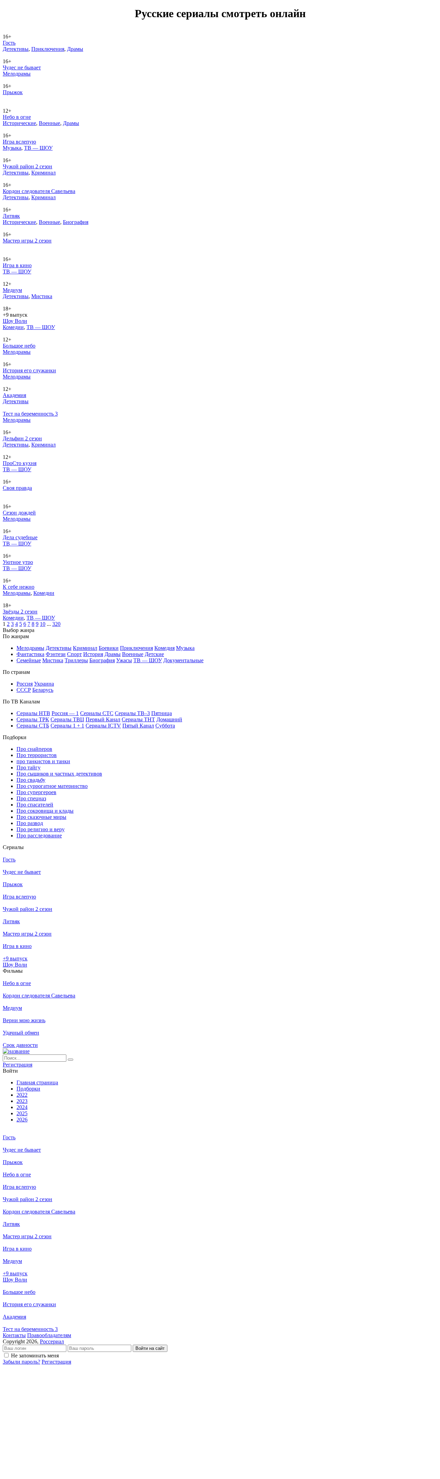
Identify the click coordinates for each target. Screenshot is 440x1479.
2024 (22, 1107)
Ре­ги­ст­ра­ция (17, 1065)
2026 (22, 1119)
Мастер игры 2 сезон (27, 241)
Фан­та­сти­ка (30, 654)
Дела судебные (20, 537)
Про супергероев (36, 792)
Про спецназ (31, 798)
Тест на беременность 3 (30, 414)
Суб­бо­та (165, 726)
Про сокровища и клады (45, 811)
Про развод (29, 823)
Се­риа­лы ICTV (103, 726)
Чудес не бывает (22, 67)
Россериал (52, 1341)
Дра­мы (75, 49)
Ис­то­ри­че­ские (19, 123)
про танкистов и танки (43, 761)
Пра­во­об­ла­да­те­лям (49, 1335)
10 (42, 624)
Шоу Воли (15, 321)
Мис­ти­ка (41, 296)
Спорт (74, 654)
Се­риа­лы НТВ (33, 713)
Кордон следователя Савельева (39, 191)
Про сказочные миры (41, 817)
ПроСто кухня (19, 463)
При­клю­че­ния (47, 49)
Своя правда (17, 488)
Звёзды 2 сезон (20, 611)
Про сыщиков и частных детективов (59, 774)
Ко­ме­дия (164, 648)
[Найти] (70, 1060)
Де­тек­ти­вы (16, 49)
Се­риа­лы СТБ (32, 726)
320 (56, 624)
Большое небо (19, 346)
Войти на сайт (150, 1348)
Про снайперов (34, 749)
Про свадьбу (30, 780)
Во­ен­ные (49, 123)
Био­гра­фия (75, 222)
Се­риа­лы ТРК (32, 719)
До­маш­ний (169, 719)
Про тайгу (28, 767)
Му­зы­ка (12, 148)
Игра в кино (17, 265)
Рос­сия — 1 (65, 713)
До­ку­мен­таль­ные (183, 660)
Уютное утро (18, 562)
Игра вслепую (19, 142)
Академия (14, 395)
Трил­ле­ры (76, 660)
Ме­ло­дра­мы (17, 74)
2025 (22, 1113)
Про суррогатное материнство (52, 786)
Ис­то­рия (93, 654)
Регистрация (56, 1362)
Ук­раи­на (44, 684)
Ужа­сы (124, 660)
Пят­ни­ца (161, 713)
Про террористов (36, 755)
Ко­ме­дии (13, 327)
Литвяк (11, 216)
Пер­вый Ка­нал (103, 719)
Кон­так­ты (14, 1335)
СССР (23, 690)
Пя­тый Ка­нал (138, 726)
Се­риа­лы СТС (96, 713)
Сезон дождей (19, 513)
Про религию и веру (40, 829)
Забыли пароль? (21, 1362)
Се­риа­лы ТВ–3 (132, 713)
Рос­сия (24, 684)
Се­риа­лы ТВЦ (67, 719)
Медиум (12, 290)
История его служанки (29, 370)
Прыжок (13, 92)
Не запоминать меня (35, 1355)
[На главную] (16, 1051)
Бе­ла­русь (42, 690)
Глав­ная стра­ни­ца (37, 1082)
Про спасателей (34, 805)
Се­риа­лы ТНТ (138, 719)
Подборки (28, 1089)
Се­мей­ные (28, 660)
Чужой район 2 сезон (27, 166)
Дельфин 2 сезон (22, 438)
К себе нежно (18, 587)
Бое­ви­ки (109, 648)
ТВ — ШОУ (38, 148)
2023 (22, 1101)
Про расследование (39, 835)
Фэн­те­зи (56, 654)
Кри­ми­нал (43, 173)
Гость (9, 43)
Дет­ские (154, 654)
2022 (22, 1095)
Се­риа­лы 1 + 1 (67, 726)
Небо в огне (17, 117)
